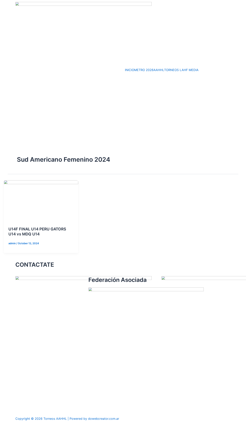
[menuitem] (172, 69)
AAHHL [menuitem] (159, 70)
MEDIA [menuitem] (194, 70)
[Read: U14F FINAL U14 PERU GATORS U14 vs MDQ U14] (41, 201)
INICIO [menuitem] (129, 70)
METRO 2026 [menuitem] (144, 70)
